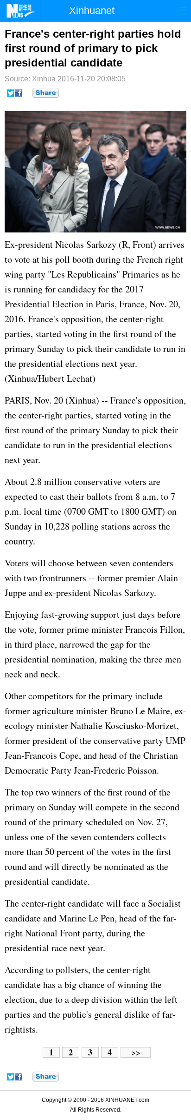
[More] (45, 93)
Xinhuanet (92, 10)
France (132, 304)
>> (135, 1052)
